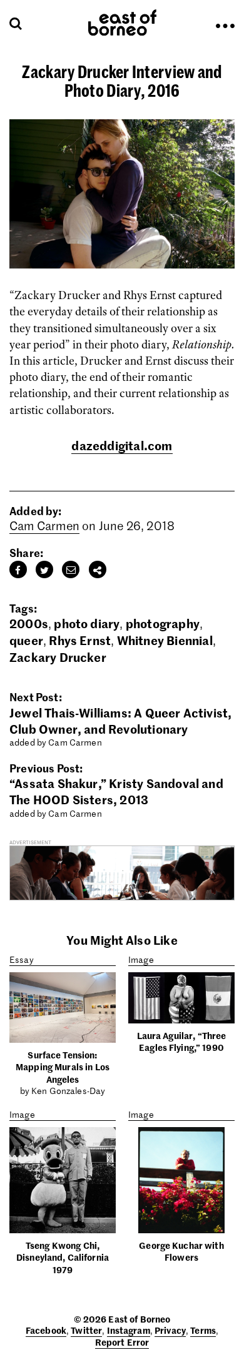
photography (163, 622)
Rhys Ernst (80, 639)
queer (26, 639)
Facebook (46, 1330)
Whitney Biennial (165, 639)
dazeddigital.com (121, 444)
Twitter (86, 1330)
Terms (203, 1330)
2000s (28, 622)
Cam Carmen (44, 525)
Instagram (128, 1330)
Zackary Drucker (57, 656)
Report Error (122, 1342)
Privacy (170, 1330)
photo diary (86, 622)
